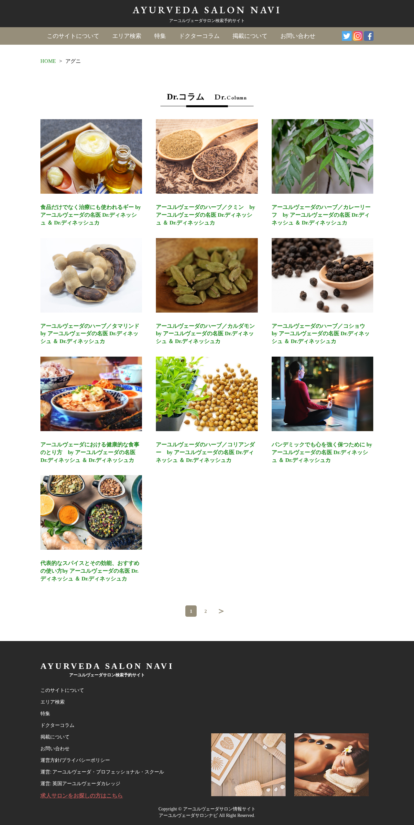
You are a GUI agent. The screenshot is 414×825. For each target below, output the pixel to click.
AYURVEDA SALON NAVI (207, 10)
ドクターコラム (199, 36)
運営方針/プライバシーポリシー (75, 760)
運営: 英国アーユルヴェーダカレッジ (80, 783)
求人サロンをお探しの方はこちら (81, 796)
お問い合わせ (297, 36)
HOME (48, 61)
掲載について (250, 36)
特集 (160, 36)
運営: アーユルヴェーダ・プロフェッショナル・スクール (102, 772)
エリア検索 (126, 36)
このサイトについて (73, 36)
